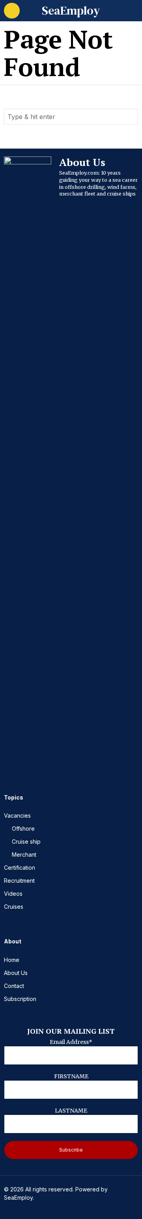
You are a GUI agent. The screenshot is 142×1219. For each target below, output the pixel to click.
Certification (19, 867)
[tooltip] (10, 760)
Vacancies (17, 815)
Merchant (24, 854)
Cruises (13, 906)
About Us (16, 972)
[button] (130, 117)
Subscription (20, 998)
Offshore (23, 828)
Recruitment (19, 880)
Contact (14, 985)
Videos (13, 893)
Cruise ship (26, 841)
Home (11, 959)
